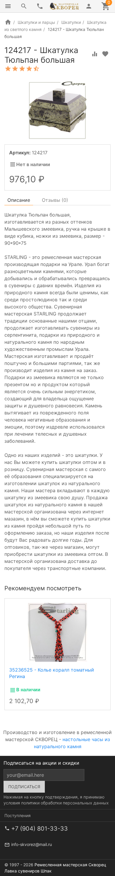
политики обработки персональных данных (65, 802)
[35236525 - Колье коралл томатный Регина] (57, 632)
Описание (18, 200)
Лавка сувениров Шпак (28, 870)
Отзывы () (55, 200)
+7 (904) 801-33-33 (39, 828)
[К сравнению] (94, 54)
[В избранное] (105, 54)
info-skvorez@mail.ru (31, 844)
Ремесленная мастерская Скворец (70, 864)
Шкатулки (71, 22)
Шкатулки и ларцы (36, 22)
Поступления (17, 815)
